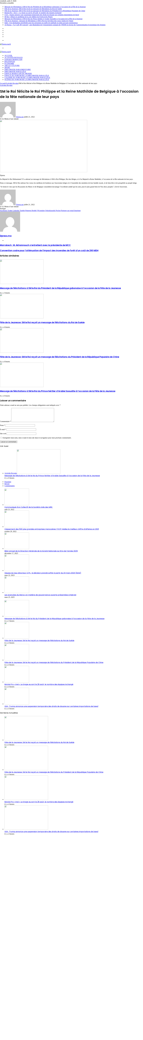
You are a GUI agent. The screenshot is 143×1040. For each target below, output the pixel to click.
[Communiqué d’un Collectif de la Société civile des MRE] (16, 505)
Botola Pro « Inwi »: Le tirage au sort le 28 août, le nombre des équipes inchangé (32, 13)
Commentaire (5, 421)
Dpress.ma (20, 117)
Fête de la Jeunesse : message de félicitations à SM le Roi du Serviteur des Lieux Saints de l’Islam (38, 21)
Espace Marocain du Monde (18, 73)
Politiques (9, 61)
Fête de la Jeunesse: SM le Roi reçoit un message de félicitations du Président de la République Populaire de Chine (44, 11)
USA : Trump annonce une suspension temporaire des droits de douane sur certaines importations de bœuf (41, 15)
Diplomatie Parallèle (15, 71)
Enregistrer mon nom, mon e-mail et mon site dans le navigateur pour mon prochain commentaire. (37, 438)
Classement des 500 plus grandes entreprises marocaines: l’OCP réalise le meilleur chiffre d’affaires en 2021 (51, 529)
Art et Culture (12, 65)
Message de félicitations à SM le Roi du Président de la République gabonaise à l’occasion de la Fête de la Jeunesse (45, 7)
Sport (7, 67)
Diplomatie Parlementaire (17, 69)
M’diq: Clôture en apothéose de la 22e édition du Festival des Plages (28, 17)
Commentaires (9, 486)
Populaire (7, 482)
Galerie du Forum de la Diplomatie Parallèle (27, 77)
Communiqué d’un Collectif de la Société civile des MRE (28, 507)
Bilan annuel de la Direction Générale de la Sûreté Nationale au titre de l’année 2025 (41, 551)
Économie (9, 63)
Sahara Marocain (13, 59)
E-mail (3, 429)
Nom (2, 425)
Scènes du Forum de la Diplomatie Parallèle (26, 79)
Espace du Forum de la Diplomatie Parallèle (26, 75)
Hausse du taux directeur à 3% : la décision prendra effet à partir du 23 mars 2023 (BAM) (42, 573)
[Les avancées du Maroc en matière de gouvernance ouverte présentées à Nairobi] (16, 592)
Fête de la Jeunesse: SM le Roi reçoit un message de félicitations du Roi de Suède (33, 9)
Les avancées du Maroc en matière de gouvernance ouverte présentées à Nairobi (40, 595)
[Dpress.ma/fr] (5, 44)
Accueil (2, 83)
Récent (6, 484)
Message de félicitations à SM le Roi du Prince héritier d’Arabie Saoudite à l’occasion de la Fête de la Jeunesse (43, 19)
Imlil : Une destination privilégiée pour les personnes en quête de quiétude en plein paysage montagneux (41, 23)
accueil (8, 55)
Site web (3, 434)
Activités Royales (13, 57)
